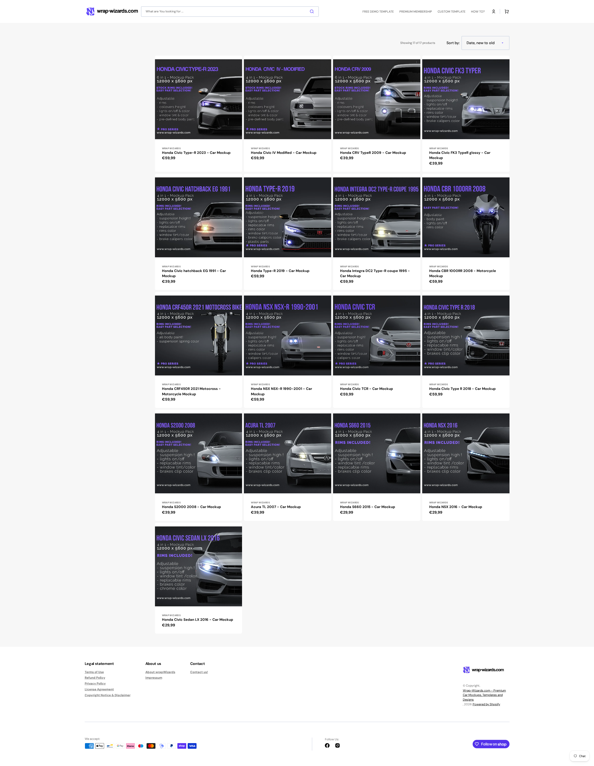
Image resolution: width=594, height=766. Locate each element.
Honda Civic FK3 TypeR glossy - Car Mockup (459, 155)
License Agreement (99, 689)
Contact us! (199, 672)
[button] (494, 11)
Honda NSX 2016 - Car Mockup (455, 507)
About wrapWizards (160, 672)
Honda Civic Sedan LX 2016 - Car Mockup (197, 619)
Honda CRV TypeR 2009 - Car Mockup (373, 152)
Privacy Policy (95, 683)
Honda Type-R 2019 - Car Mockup (280, 270)
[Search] (313, 11)
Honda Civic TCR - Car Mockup (366, 388)
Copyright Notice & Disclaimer (107, 695)
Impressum (153, 678)
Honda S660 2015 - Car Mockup (367, 507)
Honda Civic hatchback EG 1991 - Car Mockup (194, 273)
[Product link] (198, 114)
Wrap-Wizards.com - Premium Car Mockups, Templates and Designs (484, 695)
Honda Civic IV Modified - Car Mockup (283, 152)
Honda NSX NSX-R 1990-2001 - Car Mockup (281, 391)
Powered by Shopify (486, 704)
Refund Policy (95, 678)
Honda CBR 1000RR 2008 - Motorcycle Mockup (462, 273)
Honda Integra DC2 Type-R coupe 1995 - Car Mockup (375, 273)
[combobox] (230, 11)
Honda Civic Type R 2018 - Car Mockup (462, 388)
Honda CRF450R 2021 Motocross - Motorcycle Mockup (191, 391)
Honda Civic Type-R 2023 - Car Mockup (196, 152)
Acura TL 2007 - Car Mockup (276, 507)
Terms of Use (94, 672)
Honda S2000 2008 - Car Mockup (191, 507)
